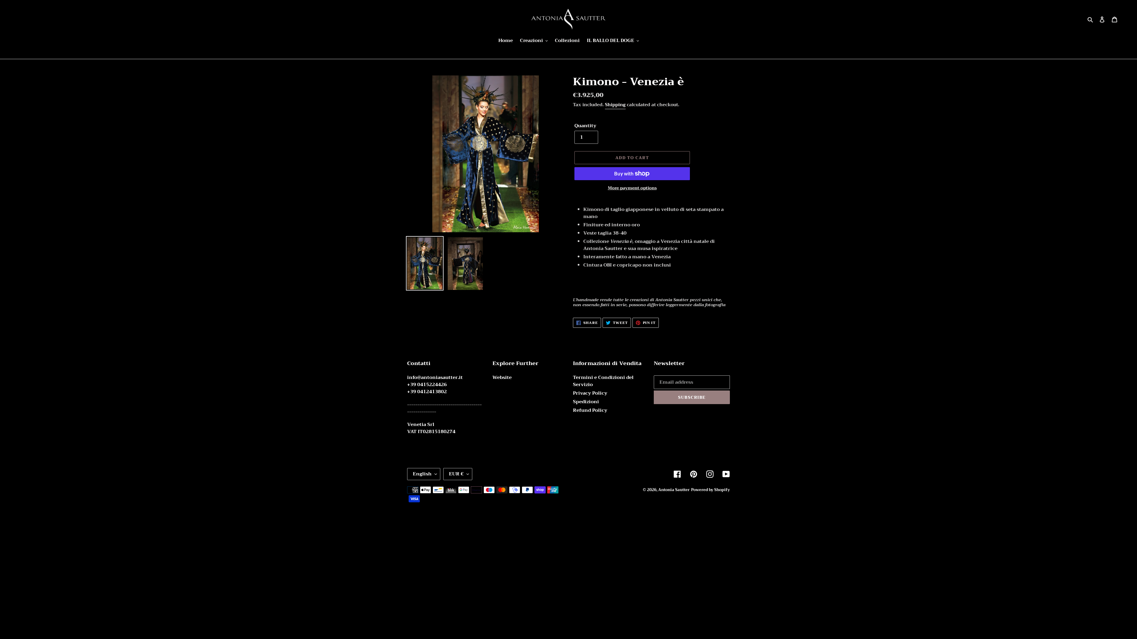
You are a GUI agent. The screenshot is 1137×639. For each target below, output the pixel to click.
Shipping (615, 105)
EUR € (456, 474)
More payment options (632, 188)
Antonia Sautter (674, 489)
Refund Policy (590, 410)
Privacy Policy (590, 393)
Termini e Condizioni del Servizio (603, 381)
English (422, 474)
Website (502, 377)
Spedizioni (586, 402)
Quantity (585, 125)
